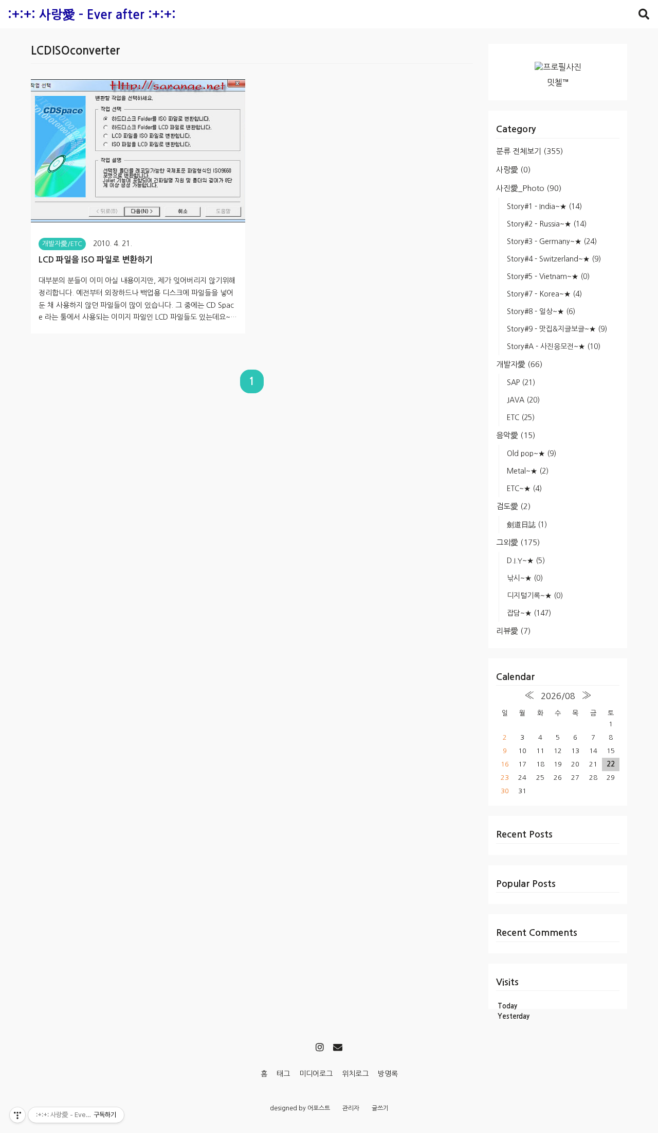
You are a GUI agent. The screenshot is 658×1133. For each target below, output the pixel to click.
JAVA (523, 400)
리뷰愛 (513, 631)
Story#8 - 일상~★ (541, 311)
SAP (521, 382)
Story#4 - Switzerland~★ (554, 259)
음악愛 (515, 435)
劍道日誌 (527, 524)
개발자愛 (519, 364)
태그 (283, 1073)
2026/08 (558, 696)
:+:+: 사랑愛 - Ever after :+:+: (92, 15)
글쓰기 (380, 1108)
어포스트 (318, 1108)
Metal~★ (528, 471)
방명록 (388, 1073)
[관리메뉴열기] (17, 1115)
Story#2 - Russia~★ (547, 224)
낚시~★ (525, 578)
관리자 (350, 1108)
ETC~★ (524, 488)
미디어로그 (316, 1073)
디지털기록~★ (535, 595)
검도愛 (513, 506)
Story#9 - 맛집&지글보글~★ (557, 329)
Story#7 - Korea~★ (544, 294)
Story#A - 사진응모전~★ (553, 346)
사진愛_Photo (528, 188)
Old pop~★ (531, 453)
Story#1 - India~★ (544, 206)
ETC (521, 417)
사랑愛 (513, 169)
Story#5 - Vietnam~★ (548, 276)
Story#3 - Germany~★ (552, 241)
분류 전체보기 (529, 151)
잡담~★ (529, 613)
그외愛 (518, 542)
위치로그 (355, 1073)
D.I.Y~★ (526, 560)
